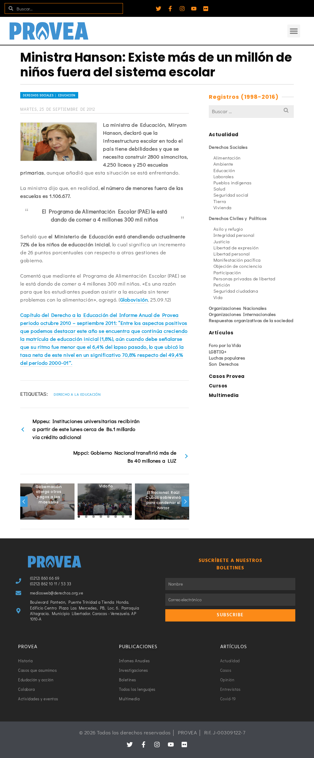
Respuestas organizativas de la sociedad (251, 320)
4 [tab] (101, 517)
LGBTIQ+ (218, 351)
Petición (221, 285)
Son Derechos (224, 364)
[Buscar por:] (251, 111)
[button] (293, 31)
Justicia (221, 241)
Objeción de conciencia (237, 266)
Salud (219, 189)
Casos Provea (227, 376)
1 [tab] (79, 517)
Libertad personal (231, 254)
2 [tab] (86, 517)
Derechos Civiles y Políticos (238, 218)
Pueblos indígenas (232, 182)
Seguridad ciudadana (235, 291)
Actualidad (224, 134)
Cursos (218, 386)
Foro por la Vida (225, 345)
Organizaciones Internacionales (242, 314)
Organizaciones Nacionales (238, 308)
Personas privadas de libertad (244, 278)
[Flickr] (206, 8)
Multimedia (224, 395)
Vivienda (222, 207)
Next (185, 501)
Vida (218, 297)
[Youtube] (194, 8)
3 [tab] (93, 517)
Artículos (221, 332)
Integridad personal (234, 235)
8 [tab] (130, 517)
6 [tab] (116, 517)
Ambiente (223, 164)
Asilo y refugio (228, 229)
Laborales (223, 176)
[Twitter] (158, 8)
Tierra (219, 201)
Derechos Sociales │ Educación (49, 95)
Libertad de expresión (236, 247)
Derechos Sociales (228, 147)
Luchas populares (227, 358)
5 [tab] (108, 517)
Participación (227, 272)
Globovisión (134, 299)
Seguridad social (230, 195)
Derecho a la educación (77, 394)
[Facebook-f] (170, 8)
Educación (224, 170)
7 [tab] (123, 517)
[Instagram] (182, 8)
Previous (24, 501)
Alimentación (227, 158)
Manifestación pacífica (237, 260)
